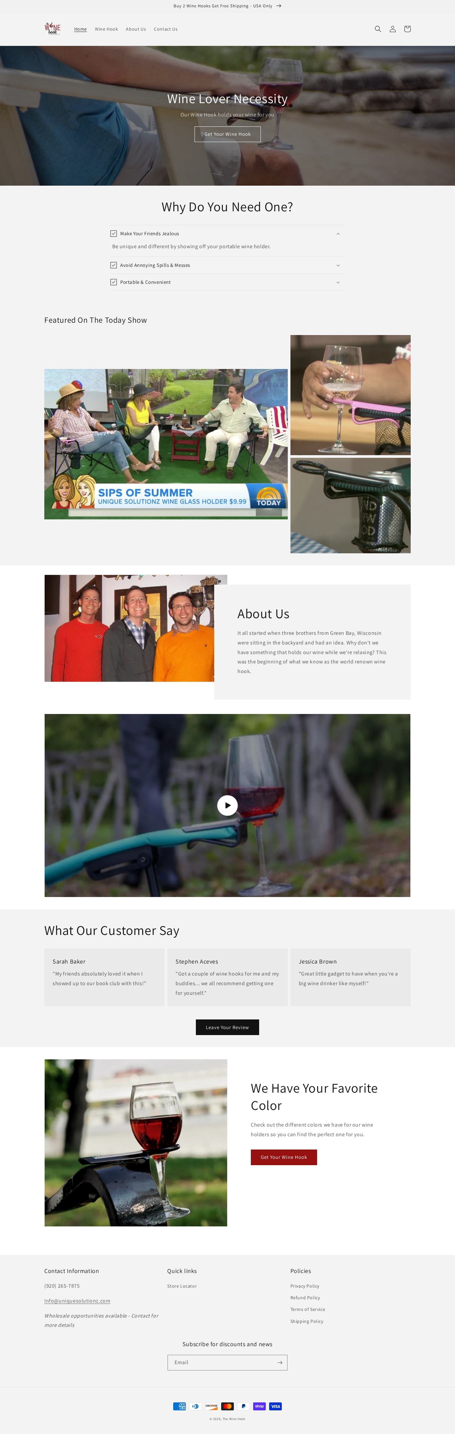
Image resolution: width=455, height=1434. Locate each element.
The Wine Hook (234, 1419)
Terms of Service (307, 1309)
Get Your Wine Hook (228, 134)
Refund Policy (305, 1298)
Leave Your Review (227, 1027)
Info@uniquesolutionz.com (77, 1300)
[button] (378, 29)
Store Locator (182, 1286)
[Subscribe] (279, 1362)
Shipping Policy (306, 1321)
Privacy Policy (304, 1286)
